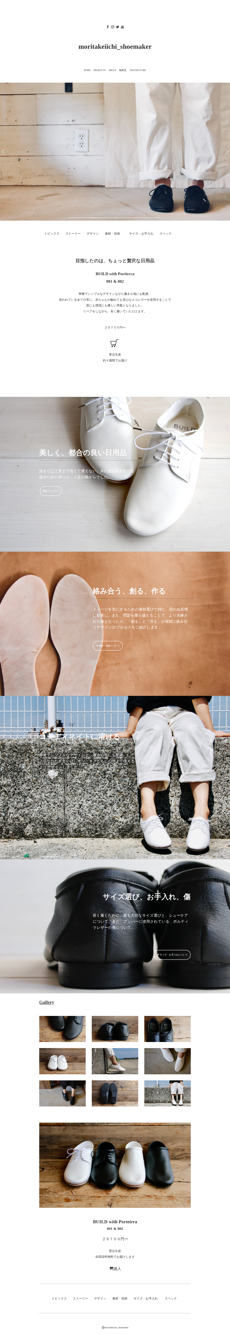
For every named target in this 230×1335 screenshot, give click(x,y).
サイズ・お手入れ (141, 233)
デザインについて (51, 790)
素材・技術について (109, 646)
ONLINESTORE (138, 70)
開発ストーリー (51, 491)
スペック (165, 233)
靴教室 (122, 70)
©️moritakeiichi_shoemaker (115, 1327)
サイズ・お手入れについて (174, 954)
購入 (117, 1269)
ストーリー (73, 233)
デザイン (93, 233)
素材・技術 (112, 233)
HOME (87, 70)
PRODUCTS (99, 70)
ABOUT (112, 70)
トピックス (51, 233)
